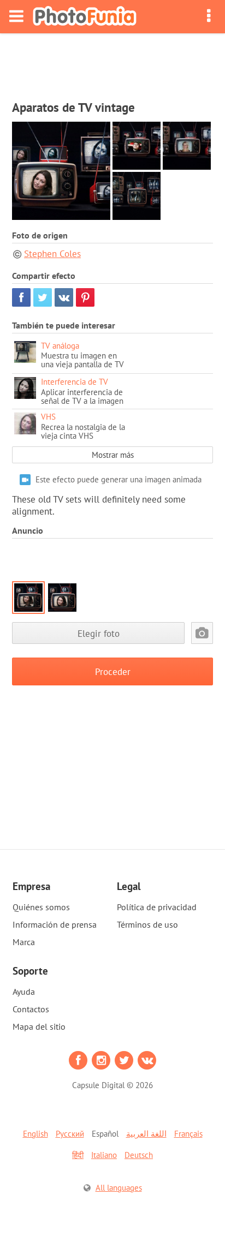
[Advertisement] (112, 63)
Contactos (31, 1009)
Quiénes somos (41, 906)
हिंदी (78, 1155)
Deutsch (139, 1155)
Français (188, 1133)
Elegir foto (99, 633)
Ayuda (24, 991)
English (35, 1133)
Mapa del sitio (39, 1026)
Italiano (104, 1155)
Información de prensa (55, 924)
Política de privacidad (157, 906)
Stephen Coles (52, 254)
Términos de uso (147, 924)
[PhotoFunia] (85, 16)
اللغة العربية (146, 1133)
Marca (24, 941)
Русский (70, 1133)
